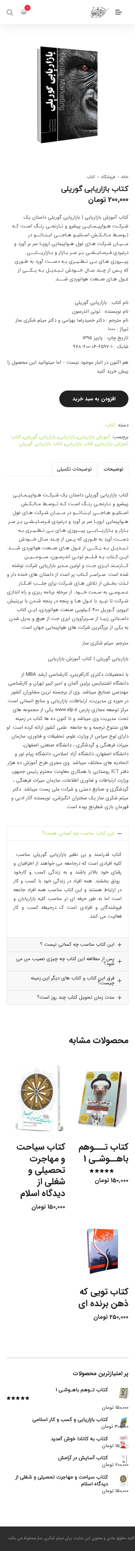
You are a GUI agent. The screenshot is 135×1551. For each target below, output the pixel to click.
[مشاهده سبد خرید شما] (24, 12)
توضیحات (113, 469)
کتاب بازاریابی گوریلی (41, 444)
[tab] (113, 469)
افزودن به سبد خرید (93, 399)
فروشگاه (108, 177)
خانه (124, 177)
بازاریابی (66, 437)
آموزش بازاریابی (94, 437)
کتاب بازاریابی (79, 444)
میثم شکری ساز (50, 1538)
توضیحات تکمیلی (74, 469)
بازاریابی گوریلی (40, 437)
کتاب (91, 177)
